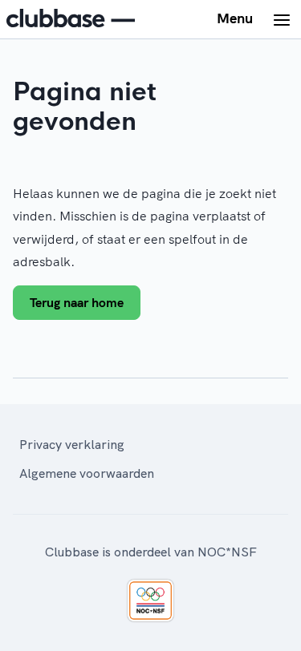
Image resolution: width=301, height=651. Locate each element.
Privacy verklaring (71, 444)
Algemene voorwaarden (86, 473)
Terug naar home (77, 302)
